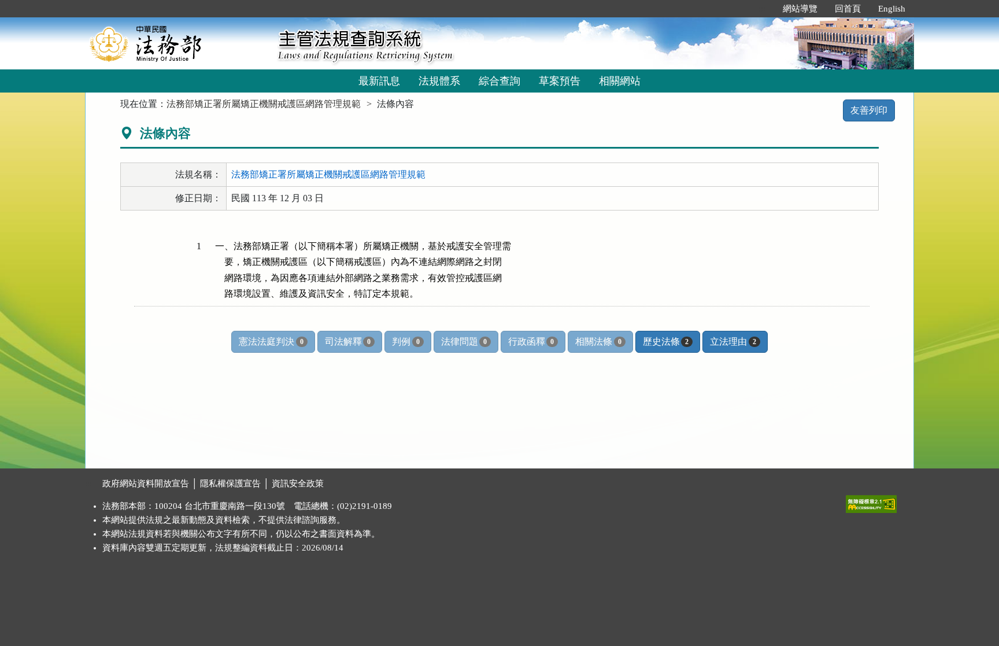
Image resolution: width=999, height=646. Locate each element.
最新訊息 (379, 81)
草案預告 (559, 81)
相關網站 (620, 81)
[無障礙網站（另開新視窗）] (871, 501)
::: (761, 8)
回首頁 (848, 8)
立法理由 (733, 341)
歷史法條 (666, 341)
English (891, 8)
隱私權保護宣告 (230, 483)
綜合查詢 (499, 81)
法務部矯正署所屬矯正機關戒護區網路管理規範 (263, 104)
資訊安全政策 (298, 483)
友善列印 (868, 110)
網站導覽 (800, 8)
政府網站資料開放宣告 (145, 483)
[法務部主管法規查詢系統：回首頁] (177, 43)
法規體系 (439, 81)
